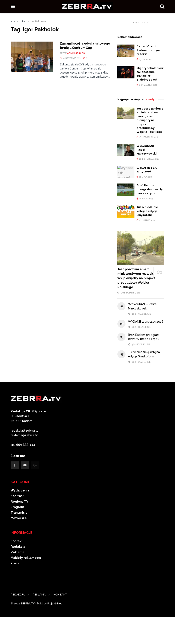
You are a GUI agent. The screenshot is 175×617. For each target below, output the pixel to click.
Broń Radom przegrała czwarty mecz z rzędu (150, 189)
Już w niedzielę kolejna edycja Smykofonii (147, 210)
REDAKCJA (18, 594)
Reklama (18, 552)
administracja (76, 53)
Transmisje (19, 512)
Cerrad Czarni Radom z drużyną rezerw (148, 50)
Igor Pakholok (38, 21)
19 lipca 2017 (146, 59)
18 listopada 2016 (148, 137)
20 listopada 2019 (149, 159)
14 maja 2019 (146, 198)
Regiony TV (19, 501)
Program (17, 507)
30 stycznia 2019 (71, 58)
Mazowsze (19, 518)
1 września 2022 (148, 85)
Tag (24, 21)
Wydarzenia (20, 490)
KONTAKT (60, 594)
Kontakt (17, 541)
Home (14, 21)
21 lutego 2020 (147, 220)
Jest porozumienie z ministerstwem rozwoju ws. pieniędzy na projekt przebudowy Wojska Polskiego (150, 120)
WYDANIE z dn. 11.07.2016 (145, 321)
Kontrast (17, 496)
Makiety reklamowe (26, 557)
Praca (15, 563)
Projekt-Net (54, 603)
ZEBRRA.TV (27, 603)
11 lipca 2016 (145, 177)
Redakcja (18, 546)
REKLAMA (39, 594)
